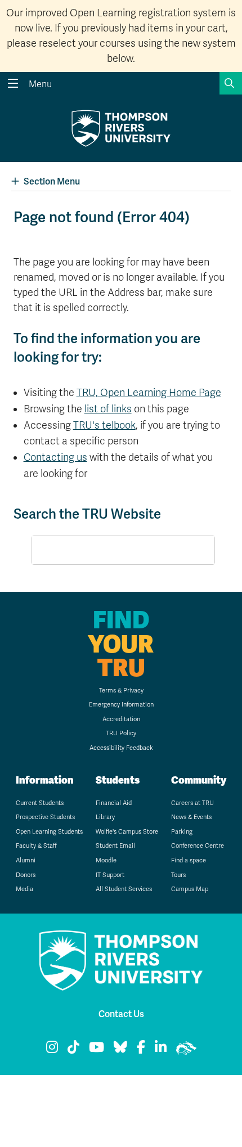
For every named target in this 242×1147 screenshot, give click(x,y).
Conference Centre (197, 845)
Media (24, 889)
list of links (108, 409)
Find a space (188, 860)
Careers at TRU (192, 803)
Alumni (25, 860)
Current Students (40, 803)
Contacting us (55, 457)
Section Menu (52, 181)
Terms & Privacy (121, 690)
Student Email (115, 845)
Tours (178, 875)
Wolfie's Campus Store (127, 831)
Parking (181, 831)
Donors (25, 875)
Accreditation (121, 719)
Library (105, 817)
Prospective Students (45, 817)
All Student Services (124, 889)
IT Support (110, 875)
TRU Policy (121, 733)
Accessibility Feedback (121, 748)
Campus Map (189, 889)
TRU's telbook (104, 425)
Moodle (106, 860)
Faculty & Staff (36, 845)
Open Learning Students (49, 831)
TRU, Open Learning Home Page (149, 392)
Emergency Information (121, 704)
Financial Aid (114, 803)
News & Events (191, 817)
